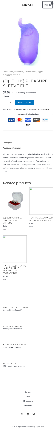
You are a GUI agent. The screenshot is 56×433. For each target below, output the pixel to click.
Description (7, 142)
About (28, 396)
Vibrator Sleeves (30, 72)
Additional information (12, 148)
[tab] (28, 142)
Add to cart (24, 102)
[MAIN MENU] (6, 5)
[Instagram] (22, 414)
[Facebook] (28, 414)
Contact (28, 392)
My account (28, 401)
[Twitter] (33, 414)
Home (5, 72)
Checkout (28, 405)
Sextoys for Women (16, 72)
